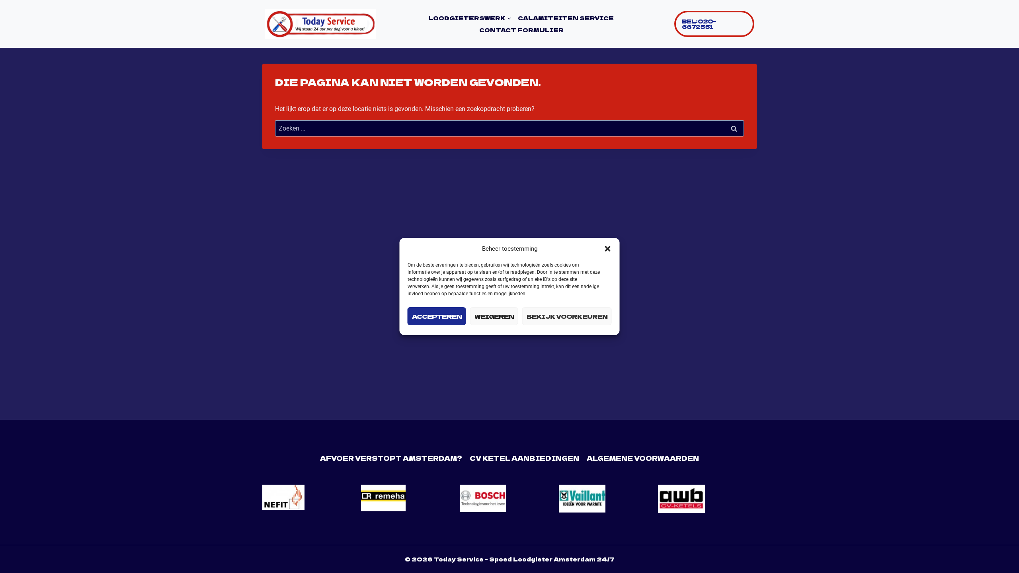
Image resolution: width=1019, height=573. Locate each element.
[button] (608, 249)
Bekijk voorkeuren (567, 316)
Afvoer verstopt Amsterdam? (391, 458)
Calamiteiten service (566, 18)
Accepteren (437, 316)
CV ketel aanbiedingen (524, 458)
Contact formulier (521, 30)
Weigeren (494, 316)
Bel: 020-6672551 (699, 24)
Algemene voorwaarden (643, 458)
